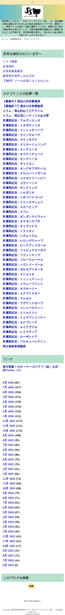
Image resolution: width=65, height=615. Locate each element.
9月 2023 (8, 550)
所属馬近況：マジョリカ (19, 274)
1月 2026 (8, 416)
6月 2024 (8, 507)
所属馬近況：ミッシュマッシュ (23, 279)
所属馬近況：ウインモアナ (20, 139)
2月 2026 (8, 411)
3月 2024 (8, 521)
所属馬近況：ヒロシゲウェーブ (23, 240)
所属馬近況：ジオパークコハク (23, 197)
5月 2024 (8, 512)
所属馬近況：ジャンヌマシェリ (23, 202)
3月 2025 (8, 464)
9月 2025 (8, 435)
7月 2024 (8, 502)
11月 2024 (9, 483)
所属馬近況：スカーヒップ (20, 207)
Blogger (37, 601)
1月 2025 (8, 473)
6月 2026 (8, 392)
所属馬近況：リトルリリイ (20, 312)
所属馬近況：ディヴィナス (20, 226)
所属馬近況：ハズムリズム (20, 235)
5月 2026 (8, 396)
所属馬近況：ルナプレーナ (20, 322)
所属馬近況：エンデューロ (20, 149)
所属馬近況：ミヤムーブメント (23, 283)
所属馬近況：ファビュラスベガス (24, 250)
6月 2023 (8, 565)
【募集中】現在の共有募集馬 (21, 101)
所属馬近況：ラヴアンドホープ (23, 303)
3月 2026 (8, 406)
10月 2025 (9, 430)
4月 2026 (8, 401)
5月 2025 (8, 454)
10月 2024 (9, 488)
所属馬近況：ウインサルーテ (21, 134)
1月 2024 (8, 531)
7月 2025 (8, 444)
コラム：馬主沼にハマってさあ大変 (26, 115)
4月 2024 (8, 517)
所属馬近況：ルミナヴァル (20, 327)
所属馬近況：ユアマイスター (21, 293)
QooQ (37, 614)
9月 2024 (8, 493)
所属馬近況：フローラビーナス (23, 259)
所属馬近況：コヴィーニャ (20, 183)
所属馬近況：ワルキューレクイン (24, 341)
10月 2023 (9, 545)
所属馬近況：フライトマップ (21, 255)
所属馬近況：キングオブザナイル (24, 168)
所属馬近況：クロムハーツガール (24, 173)
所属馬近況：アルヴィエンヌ (21, 120)
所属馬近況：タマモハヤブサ (21, 221)
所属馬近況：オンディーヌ (20, 159)
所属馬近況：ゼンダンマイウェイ (24, 216)
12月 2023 (9, 536)
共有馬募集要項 (13, 71)
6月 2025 (8, 449)
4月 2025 (8, 459)
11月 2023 (9, 541)
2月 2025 (8, 469)
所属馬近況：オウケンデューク (23, 154)
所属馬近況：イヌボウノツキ (21, 125)
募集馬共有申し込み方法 (19, 75)
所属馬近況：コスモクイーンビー (24, 178)
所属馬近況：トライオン (19, 231)
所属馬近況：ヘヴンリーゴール (23, 264)
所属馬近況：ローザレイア (20, 336)
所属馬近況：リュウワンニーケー (24, 317)
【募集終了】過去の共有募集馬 (23, 106)
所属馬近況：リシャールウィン (23, 307)
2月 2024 (8, 526)
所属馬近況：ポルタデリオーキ (23, 269)
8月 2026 (8, 382)
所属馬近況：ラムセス (17, 298)
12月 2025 (9, 420)
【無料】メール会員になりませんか (26, 80)
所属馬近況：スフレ (16, 211)
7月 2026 (8, 387)
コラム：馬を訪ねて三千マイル (23, 110)
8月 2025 (8, 440)
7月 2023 (8, 560)
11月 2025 (9, 425)
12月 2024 (9, 478)
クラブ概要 (10, 61)
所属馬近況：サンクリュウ (20, 187)
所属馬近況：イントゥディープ (23, 130)
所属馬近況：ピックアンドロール (24, 245)
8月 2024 (8, 497)
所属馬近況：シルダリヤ (19, 192)
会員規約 (8, 66)
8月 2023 (8, 555)
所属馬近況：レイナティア (20, 331)
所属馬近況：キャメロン (19, 163)
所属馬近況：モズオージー (20, 288)
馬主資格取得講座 (14, 346)
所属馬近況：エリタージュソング (24, 144)
